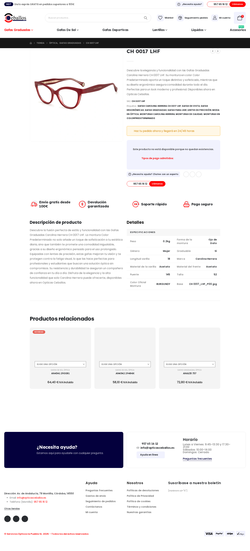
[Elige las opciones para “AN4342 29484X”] (149, 334)
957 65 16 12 (40, 502)
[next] (217, 51)
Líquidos (197, 30)
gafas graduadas (156, 110)
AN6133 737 (189, 373)
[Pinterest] (192, 174)
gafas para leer (177, 110)
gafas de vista (191, 105)
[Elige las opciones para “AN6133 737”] (213, 334)
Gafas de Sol (66, 30)
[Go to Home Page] (31, 43)
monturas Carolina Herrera (157, 114)
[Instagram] (199, 174)
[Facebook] (186, 174)
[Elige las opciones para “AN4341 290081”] (84, 334)
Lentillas (158, 30)
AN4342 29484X (125, 373)
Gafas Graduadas (17, 30)
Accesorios (238, 29)
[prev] (212, 51)
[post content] (60, 343)
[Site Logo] (15, 18)
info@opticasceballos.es (31, 497)
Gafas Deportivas (115, 30)
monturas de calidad (189, 114)
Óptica (67, 370)
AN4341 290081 (60, 373)
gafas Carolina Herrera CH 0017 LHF (159, 105)
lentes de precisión (199, 110)
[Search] (146, 18)
